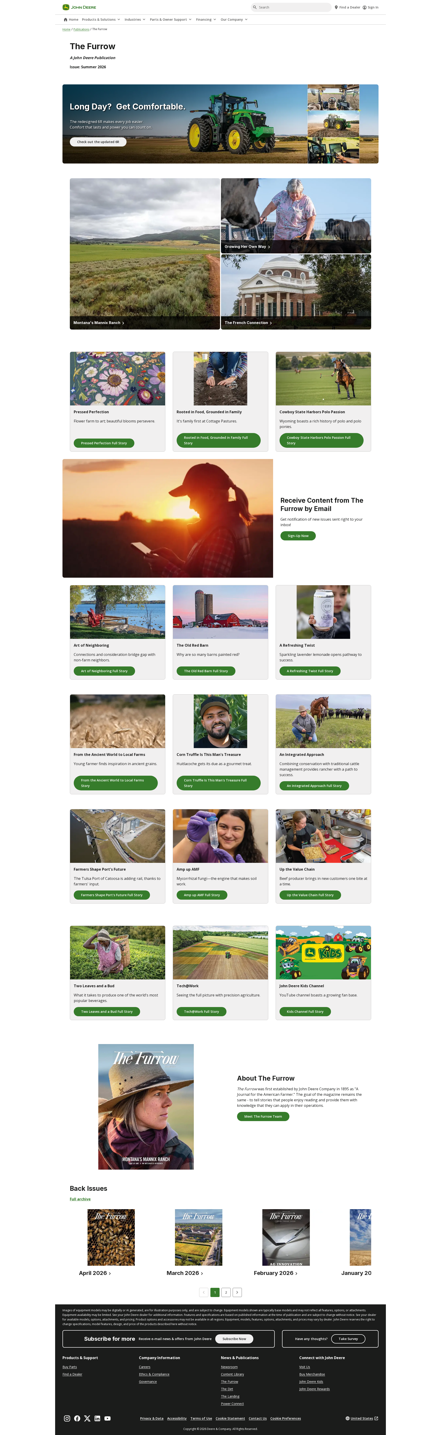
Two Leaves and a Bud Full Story (107, 1011)
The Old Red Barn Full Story (206, 671)
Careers (144, 1367)
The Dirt (227, 1389)
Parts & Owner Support (168, 19)
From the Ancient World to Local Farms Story (112, 783)
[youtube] (107, 1418)
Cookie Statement (230, 1418)
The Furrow (229, 1381)
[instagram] (67, 1418)
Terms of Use (201, 1418)
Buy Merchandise (312, 1374)
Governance (148, 1381)
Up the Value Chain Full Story (310, 895)
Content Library (232, 1374)
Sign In (373, 7)
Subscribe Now (234, 1339)
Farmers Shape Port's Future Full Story (112, 895)
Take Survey (348, 1339)
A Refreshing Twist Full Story (310, 671)
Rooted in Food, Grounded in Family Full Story (216, 440)
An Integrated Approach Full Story (314, 786)
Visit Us (304, 1367)
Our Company (232, 19)
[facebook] (77, 1418)
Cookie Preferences (285, 1418)
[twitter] (87, 1418)
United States (362, 1418)
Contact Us (258, 1418)
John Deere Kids (311, 1381)
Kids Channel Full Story (305, 1011)
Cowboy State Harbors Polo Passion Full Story (319, 440)
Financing (204, 19)
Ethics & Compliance (154, 1374)
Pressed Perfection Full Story (104, 443)
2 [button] (226, 1292)
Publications (81, 29)
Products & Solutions (99, 19)
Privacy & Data (152, 1418)
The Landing (230, 1396)
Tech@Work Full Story (201, 1011)
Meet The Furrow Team (263, 1116)
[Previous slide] (203, 1292)
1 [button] (215, 1292)
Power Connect (232, 1403)
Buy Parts (69, 1367)
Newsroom (229, 1367)
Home (73, 19)
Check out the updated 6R (98, 142)
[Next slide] (237, 1292)
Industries (133, 19)
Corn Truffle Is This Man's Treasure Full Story (215, 783)
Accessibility (177, 1418)
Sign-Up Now (298, 536)
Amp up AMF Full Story (202, 895)
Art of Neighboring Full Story (104, 671)
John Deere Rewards (314, 1389)
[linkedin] (97, 1418)
